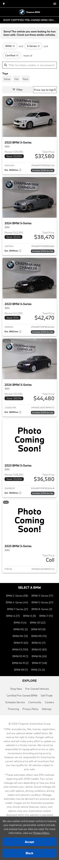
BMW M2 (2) (21, 629)
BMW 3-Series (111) (42, 595)
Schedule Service (15, 702)
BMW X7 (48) (39, 663)
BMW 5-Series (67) (42, 602)
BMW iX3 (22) (37, 622)
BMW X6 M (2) (20, 663)
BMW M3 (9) (38, 629)
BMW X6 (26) (39, 656)
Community (34, 702)
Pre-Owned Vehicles (37, 688)
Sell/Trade (47, 695)
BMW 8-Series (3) (41, 609)
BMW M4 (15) (20, 636)
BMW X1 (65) (21, 642)
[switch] (55, 4)
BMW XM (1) (21, 669)
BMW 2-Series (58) (17, 595)
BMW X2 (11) (38, 642)
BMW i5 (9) (29, 615)
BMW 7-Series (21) (17, 609)
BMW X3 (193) (20, 649)
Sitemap (46, 709)
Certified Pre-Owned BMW (22, 695)
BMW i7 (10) (46, 615)
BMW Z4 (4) (38, 669)
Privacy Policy (30, 709)
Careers (49, 702)
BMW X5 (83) (39, 649)
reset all (27, 55)
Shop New (16, 688)
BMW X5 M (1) (20, 656)
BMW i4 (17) (13, 615)
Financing (13, 709)
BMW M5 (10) (39, 636)
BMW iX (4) (20, 622)
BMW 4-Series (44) (17, 602)
